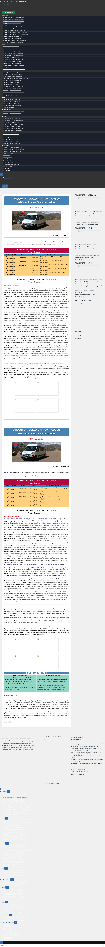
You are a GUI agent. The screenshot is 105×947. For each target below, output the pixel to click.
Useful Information (7, 159)
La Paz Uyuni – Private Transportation (11, 118)
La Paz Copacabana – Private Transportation (13, 120)
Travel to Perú (6, 155)
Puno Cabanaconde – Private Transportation (13, 55)
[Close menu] (0, 789)
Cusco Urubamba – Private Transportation (12, 74)
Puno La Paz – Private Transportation (11, 57)
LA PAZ (3, 887)
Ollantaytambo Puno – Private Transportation (13, 86)
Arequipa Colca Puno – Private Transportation (13, 19)
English (3, 1)
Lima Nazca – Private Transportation (11, 103)
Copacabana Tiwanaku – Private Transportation (13, 149)
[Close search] (1, 942)
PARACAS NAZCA (6, 879)
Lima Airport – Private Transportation (11, 99)
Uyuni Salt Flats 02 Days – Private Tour (11, 136)
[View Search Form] (1, 174)
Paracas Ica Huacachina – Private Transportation (13, 111)
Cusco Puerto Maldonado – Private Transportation (14, 95)
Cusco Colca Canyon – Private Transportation (13, 94)
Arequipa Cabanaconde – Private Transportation (14, 30)
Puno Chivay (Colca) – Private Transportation (13, 53)
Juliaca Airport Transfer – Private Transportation (13, 65)
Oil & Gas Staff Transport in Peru (10, 107)
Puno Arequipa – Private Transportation (12, 51)
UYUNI (3, 902)
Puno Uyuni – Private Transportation (11, 139)
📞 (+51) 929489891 (8, 12)
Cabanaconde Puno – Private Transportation (13, 36)
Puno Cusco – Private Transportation (11, 46)
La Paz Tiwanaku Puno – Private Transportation (13, 128)
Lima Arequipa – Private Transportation (12, 105)
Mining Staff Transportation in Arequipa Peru (13, 42)
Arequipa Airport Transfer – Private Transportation (14, 40)
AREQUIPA (4, 791)
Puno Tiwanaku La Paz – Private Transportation (13, 59)
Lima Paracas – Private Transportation (11, 101)
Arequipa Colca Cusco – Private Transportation (13, 21)
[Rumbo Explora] (52, 7)
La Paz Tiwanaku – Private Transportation (12, 126)
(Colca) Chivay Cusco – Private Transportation (13, 28)
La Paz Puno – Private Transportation (11, 122)
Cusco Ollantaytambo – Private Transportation (13, 72)
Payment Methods (7, 170)
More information (79, 331)
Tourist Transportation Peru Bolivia (11, 164)
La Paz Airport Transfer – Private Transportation (13, 124)
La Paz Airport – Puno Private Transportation (13, 130)
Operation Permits (7, 168)
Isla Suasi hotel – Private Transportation (12, 63)
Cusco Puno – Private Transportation (11, 84)
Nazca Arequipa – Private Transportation (12, 113)
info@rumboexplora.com (23, 1)
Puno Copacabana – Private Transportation (12, 61)
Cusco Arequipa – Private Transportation (12, 90)
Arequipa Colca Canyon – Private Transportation (14, 17)
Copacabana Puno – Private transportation (12, 151)
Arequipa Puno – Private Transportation (12, 23)
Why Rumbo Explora (7, 160)
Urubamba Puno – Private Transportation (12, 88)
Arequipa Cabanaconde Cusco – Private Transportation (15, 34)
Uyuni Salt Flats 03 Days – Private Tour (11, 138)
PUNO (3, 818)
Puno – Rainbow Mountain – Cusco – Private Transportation (16, 48)
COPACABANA (5, 915)
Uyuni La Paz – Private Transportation (11, 143)
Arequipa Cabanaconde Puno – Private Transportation (15, 32)
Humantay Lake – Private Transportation (12, 80)
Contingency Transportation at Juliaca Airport (13, 67)
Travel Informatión (7, 157)
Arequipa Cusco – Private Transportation (12, 25)
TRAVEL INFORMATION (8, 922)
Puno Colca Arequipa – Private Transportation (13, 50)
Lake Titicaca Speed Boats (9, 166)
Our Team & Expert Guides (9, 162)
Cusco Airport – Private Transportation (11, 82)
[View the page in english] (0, 1)
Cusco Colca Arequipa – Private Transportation (13, 92)
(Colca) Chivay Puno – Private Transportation (13, 26)
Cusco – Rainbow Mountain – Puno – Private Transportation (16, 78)
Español (11, 1)
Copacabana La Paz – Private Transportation (13, 147)
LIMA (3, 868)
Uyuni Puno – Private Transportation (11, 141)
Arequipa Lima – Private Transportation (12, 38)
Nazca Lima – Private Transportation (11, 115)
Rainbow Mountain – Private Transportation (12, 76)
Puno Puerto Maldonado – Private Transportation (14, 69)
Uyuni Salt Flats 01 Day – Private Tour (11, 134)
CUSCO (3, 843)
